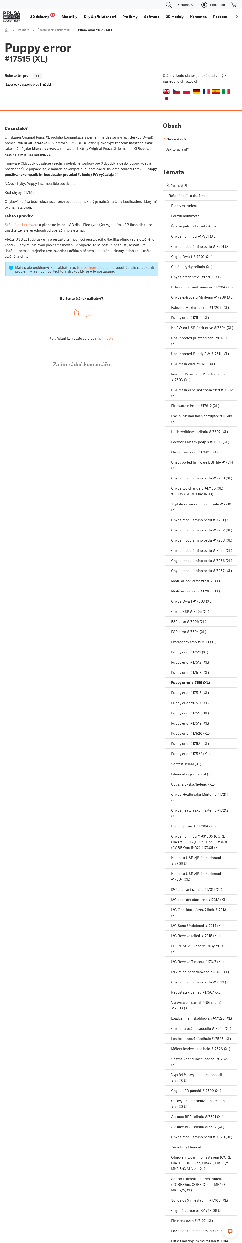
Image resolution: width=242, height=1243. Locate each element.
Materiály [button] (69, 16)
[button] (166, 91)
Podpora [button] (220, 16)
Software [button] (151, 16)
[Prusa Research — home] (12, 16)
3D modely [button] (175, 16)
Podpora (23, 30)
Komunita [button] (198, 16)
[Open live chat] (230, 1231)
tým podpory (87, 267)
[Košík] (234, 5)
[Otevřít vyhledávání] (168, 5)
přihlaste (106, 338)
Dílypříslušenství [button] (100, 16)
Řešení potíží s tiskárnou (54, 30)
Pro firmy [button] (130, 16)
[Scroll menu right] (237, 16)
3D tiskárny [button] (42, 16)
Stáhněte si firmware (21, 224)
